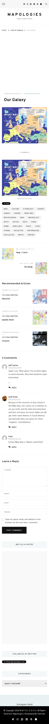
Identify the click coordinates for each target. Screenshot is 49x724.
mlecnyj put (33, 217)
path (25, 222)
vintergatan (33, 230)
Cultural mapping (32, 94)
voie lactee (9, 235)
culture (15, 209)
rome (6, 226)
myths (16, 222)
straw (7, 230)
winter (31, 235)
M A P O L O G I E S (24, 14)
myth (6, 222)
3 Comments (24, 152)
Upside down (8, 319)
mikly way (29, 213)
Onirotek (41, 713)
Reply (14, 387)
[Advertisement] (24, 60)
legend (17, 213)
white (21, 235)
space (28, 226)
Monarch (6, 298)
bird (6, 209)
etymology (28, 209)
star (37, 226)
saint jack (17, 226)
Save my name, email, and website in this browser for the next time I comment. (23, 520)
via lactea (18, 230)
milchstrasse (10, 217)
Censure (6, 341)
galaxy (7, 213)
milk (22, 217)
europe (41, 209)
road (33, 222)
